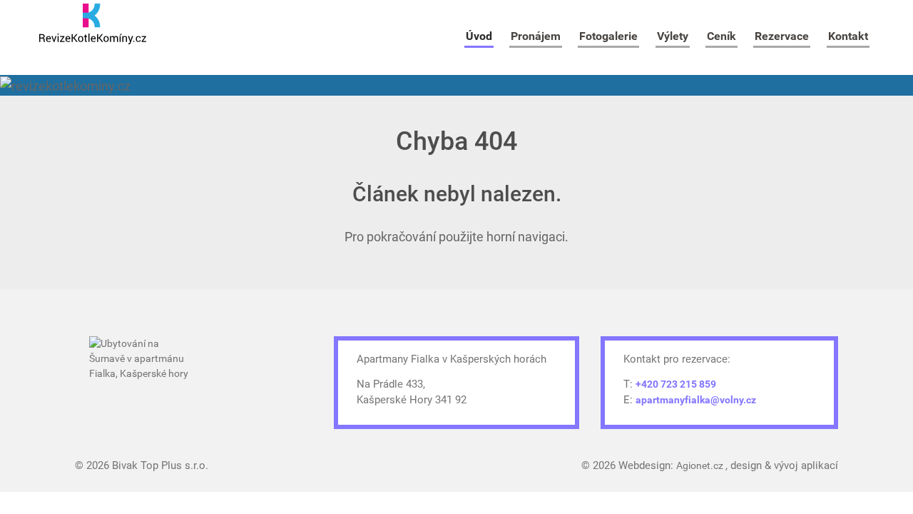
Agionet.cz (700, 465)
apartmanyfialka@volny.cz (696, 399)
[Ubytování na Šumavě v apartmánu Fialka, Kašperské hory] (142, 376)
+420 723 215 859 (676, 384)
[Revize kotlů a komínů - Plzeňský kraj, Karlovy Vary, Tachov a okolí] (92, 24)
